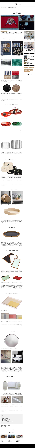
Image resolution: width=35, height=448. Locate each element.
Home (1, 7)
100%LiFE (18, 4)
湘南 (24, 69)
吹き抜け (33, 67)
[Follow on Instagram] (27, 74)
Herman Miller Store (4, 419)
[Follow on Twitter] (28, 74)
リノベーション (25, 70)
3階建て (25, 67)
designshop (3, 418)
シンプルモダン (25, 71)
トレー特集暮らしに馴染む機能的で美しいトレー (11, 7)
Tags (29, 65)
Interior (5, 7)
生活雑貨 (28, 70)
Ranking (29, 53)
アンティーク (31, 70)
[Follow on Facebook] (31, 74)
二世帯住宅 (27, 69)
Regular (3, 7)
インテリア (27, 67)
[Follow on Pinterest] (30, 74)
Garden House (29, 69)
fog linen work (3, 420)
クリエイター (30, 67)
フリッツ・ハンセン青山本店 (5, 421)
